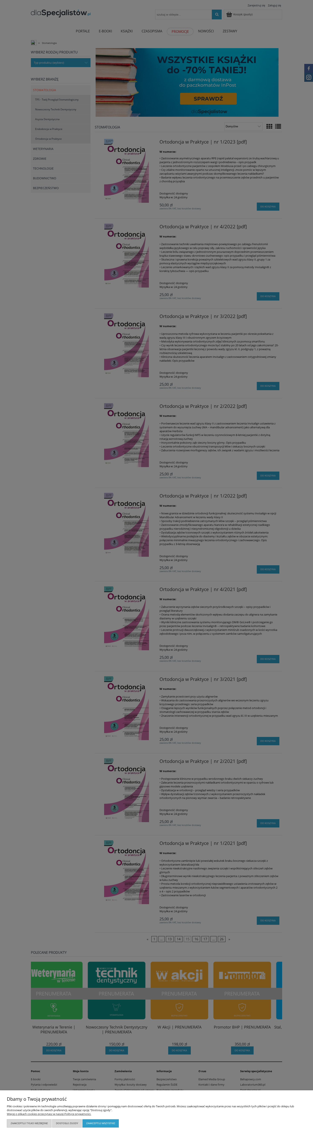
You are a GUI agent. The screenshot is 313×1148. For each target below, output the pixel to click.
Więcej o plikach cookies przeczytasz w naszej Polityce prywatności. (49, 1114)
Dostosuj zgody (67, 1123)
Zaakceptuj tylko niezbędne (29, 1123)
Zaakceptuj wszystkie (100, 1123)
